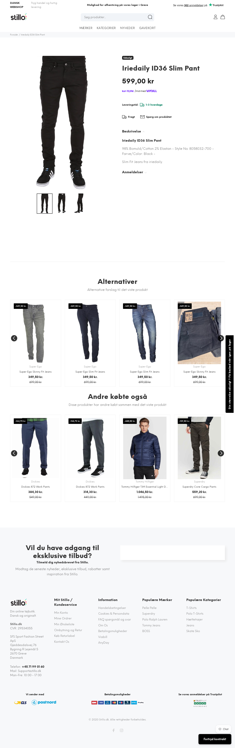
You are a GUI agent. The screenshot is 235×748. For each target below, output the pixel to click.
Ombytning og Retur (68, 630)
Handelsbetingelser (112, 608)
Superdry (148, 613)
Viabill (102, 637)
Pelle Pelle (149, 608)
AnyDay (103, 642)
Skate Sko (193, 631)
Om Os (103, 625)
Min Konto (61, 612)
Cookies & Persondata (113, 613)
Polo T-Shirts (194, 613)
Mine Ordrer (63, 618)
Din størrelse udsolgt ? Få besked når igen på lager (229, 374)
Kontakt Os (61, 641)
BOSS (146, 631)
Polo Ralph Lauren (154, 619)
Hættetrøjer (194, 619)
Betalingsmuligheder (112, 631)
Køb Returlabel (64, 636)
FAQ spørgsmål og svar (114, 619)
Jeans (190, 625)
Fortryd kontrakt (215, 739)
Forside (14, 34)
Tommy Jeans (151, 625)
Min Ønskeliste (64, 624)
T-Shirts (191, 608)
